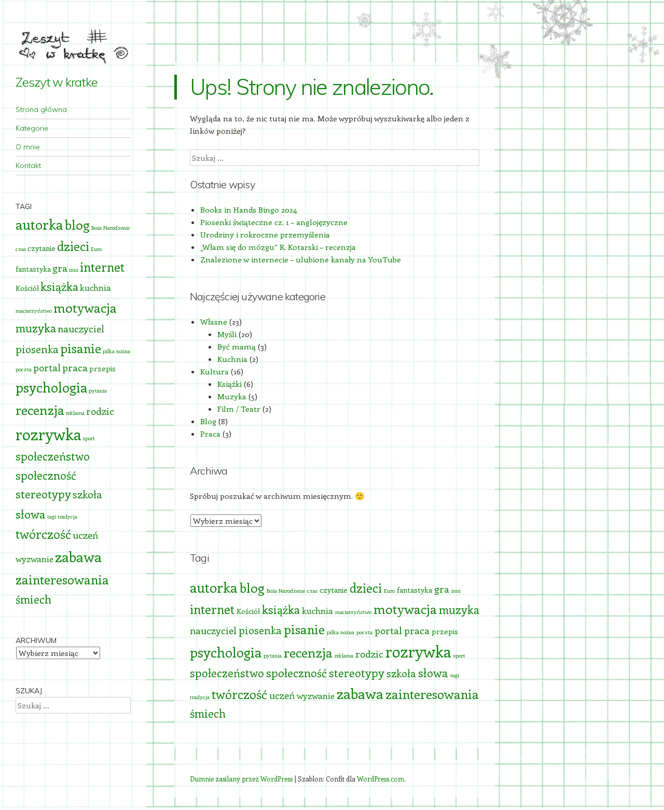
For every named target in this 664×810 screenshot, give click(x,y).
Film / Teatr (238, 408)
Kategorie (32, 128)
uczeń (282, 695)
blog (252, 587)
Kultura (214, 371)
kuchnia (317, 610)
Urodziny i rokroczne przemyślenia (265, 234)
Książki (229, 384)
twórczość (239, 694)
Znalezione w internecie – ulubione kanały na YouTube (300, 259)
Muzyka (231, 396)
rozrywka (418, 651)
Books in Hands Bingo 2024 (248, 209)
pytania (273, 655)
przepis (445, 631)
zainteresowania (432, 694)
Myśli (227, 334)
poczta (364, 632)
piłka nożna (340, 632)
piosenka (260, 630)
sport (459, 655)
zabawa (360, 693)
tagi (454, 675)
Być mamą (236, 346)
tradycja (200, 697)
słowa (433, 672)
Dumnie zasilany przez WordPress (241, 778)
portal (388, 630)
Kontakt (28, 165)
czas (312, 590)
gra (441, 588)
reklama (344, 655)
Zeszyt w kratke (57, 82)
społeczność (296, 672)
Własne (213, 321)
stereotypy (356, 672)
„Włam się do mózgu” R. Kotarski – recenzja (278, 247)
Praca (210, 433)
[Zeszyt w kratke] (73, 44)
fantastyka (414, 590)
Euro (389, 590)
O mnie (28, 146)
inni (456, 590)
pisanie (304, 629)
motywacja (405, 609)
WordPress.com (380, 778)
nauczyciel (213, 630)
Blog (208, 421)
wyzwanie (316, 695)
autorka (214, 587)
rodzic (369, 653)
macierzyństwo (353, 612)
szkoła (401, 673)
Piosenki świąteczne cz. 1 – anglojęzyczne (274, 222)
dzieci (366, 588)
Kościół (248, 611)
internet (212, 609)
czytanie (334, 590)
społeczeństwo (227, 672)
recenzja (308, 652)
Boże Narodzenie (286, 590)
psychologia (225, 652)
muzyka (459, 609)
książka (281, 609)
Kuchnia (232, 359)
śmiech (208, 713)
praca (417, 630)
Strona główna (41, 109)
